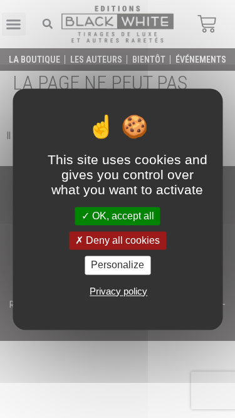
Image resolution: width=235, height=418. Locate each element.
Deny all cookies (121, 241)
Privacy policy (118, 291)
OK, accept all (122, 216)
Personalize (117, 265)
